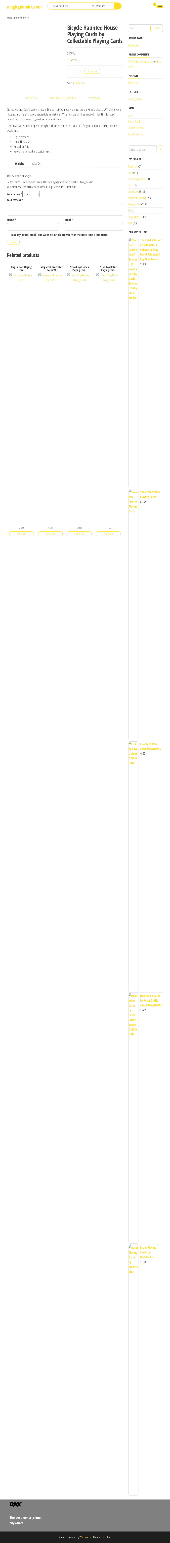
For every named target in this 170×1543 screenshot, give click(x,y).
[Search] (160, 149)
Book (130, 173)
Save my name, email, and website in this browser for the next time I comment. (59, 235)
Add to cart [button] (21, 533)
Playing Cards (80, 82)
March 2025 (133, 83)
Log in (130, 115)
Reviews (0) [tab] (94, 98)
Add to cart (92, 71)
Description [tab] (31, 98)
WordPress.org (135, 134)
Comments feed (136, 128)
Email (69, 220)
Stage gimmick (134, 217)
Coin (130, 185)
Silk (129, 211)
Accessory (133, 166)
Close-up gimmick (136, 179)
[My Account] (147, 6)
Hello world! (133, 45)
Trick (130, 223)
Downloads (133, 192)
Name (11, 220)
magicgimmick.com (24, 7)
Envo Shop (106, 1537)
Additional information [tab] (63, 98)
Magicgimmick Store (18, 17)
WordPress (85, 1537)
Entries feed (134, 122)
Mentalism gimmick (137, 198)
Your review (15, 200)
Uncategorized (135, 99)
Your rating (14, 194)
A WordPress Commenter (140, 62)
